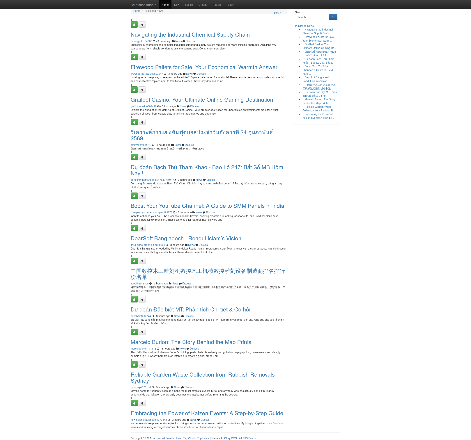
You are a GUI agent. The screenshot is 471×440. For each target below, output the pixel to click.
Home (165, 4)
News (178, 41)
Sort (276, 12)
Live (178, 438)
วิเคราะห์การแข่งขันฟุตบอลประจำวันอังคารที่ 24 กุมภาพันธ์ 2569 (202, 135)
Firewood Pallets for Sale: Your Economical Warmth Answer (204, 67)
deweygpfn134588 (141, 41)
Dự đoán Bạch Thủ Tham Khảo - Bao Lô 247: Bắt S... (318, 60)
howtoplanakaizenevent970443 (149, 419)
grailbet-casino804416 (144, 106)
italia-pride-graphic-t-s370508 (148, 245)
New (176, 4)
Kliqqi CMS (230, 438)
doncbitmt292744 (141, 316)
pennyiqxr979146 (141, 387)
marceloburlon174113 (143, 348)
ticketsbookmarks (143, 4)
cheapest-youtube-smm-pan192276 (151, 212)
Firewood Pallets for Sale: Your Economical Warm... (318, 38)
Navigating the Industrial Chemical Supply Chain (190, 34)
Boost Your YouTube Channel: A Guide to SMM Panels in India (207, 205)
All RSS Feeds (247, 438)
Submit (189, 4)
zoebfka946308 (140, 283)
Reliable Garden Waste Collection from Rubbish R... (318, 108)
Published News (304, 26)
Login (231, 4)
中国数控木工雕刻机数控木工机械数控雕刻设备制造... (319, 86)
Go (333, 17)
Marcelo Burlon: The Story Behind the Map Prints (191, 342)
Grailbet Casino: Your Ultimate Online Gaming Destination (202, 99)
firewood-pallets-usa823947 (147, 73)
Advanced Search (163, 438)
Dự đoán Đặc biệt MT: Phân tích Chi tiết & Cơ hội (190, 309)
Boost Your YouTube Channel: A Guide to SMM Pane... (317, 69)
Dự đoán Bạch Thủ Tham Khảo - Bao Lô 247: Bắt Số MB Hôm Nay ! (207, 170)
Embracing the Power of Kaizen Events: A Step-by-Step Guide (207, 413)
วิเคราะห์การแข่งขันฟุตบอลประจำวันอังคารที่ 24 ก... (319, 53)
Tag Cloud (189, 438)
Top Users (203, 438)
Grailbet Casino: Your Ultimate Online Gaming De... (319, 46)
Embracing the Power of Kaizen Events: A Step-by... (318, 116)
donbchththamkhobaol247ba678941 (152, 179)
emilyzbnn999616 (141, 145)
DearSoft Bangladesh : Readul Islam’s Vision (186, 238)
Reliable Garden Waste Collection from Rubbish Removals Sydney (203, 377)
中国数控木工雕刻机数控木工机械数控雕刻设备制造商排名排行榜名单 (208, 274)
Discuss (190, 41)
